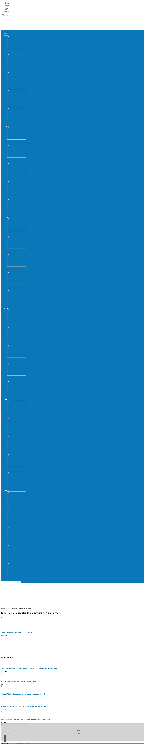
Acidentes (6, 5)
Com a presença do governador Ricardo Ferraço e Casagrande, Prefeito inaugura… (36, 51)
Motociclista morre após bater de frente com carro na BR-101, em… (30, 214)
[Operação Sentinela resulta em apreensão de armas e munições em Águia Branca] (16, 393)
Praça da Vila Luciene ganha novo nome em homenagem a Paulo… (30, 87)
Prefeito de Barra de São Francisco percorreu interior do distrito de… (31, 305)
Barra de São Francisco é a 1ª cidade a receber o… (24, 434)
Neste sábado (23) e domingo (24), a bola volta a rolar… (26, 69)
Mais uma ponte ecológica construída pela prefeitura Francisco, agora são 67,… (34, 269)
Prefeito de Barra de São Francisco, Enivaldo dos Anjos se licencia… (30, 105)
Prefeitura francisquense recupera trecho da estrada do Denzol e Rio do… (32, 287)
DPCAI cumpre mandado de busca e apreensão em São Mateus (29, 324)
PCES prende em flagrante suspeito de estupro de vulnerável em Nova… (32, 342)
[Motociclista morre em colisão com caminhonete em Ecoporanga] (16, 157)
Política (6, 6)
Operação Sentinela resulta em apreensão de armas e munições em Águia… (33, 396)
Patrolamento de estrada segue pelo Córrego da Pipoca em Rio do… (30, 416)
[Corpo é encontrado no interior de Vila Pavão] (14, 629)
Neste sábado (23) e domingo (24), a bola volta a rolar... (20, 681)
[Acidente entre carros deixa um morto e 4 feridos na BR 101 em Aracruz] (16, 139)
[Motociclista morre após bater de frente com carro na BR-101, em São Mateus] (16, 211)
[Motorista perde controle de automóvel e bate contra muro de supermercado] (16, 193)
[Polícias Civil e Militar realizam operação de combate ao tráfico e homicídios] (16, 375)
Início (2, 608)
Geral (5, 9)
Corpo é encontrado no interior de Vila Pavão (16, 632)
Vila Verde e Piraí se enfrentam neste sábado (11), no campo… (28, 543)
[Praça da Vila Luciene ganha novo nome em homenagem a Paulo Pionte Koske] (16, 84)
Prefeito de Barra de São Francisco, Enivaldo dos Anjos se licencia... (24, 707)
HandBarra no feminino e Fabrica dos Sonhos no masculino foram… (31, 560)
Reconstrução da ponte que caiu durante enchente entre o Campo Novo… (32, 123)
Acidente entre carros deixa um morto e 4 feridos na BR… (27, 142)
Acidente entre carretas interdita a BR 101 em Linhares (26, 178)
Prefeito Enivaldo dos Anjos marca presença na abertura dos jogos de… (32, 578)
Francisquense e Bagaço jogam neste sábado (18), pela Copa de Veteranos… (33, 525)
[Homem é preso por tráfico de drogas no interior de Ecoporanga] (16, 357)
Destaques (6, 3)
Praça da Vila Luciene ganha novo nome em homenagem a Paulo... (24, 694)
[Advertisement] (72, 595)
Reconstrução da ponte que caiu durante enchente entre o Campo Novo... (26, 719)
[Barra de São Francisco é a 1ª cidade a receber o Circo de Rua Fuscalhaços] (16, 430)
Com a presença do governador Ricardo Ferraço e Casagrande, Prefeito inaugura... (29, 668)
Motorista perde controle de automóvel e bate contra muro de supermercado (33, 196)
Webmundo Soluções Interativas (24, 743)
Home (5, 2)
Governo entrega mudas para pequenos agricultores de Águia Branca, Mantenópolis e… (37, 251)
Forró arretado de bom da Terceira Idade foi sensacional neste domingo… (32, 487)
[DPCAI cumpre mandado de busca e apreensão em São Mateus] (16, 321)
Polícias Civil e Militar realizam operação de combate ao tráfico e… (30, 378)
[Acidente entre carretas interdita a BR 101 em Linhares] (16, 175)
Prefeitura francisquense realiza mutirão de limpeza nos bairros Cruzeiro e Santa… (35, 451)
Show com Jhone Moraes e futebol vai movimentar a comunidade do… (31, 469)
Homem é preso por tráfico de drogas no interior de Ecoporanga (29, 360)
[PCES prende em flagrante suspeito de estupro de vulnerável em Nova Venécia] (16, 339)
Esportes (6, 11)
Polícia (6, 8)
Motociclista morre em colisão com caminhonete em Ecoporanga (29, 160)
